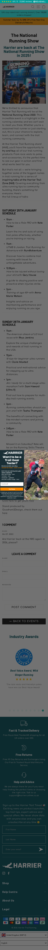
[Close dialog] (47, 451)
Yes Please (12, 489)
